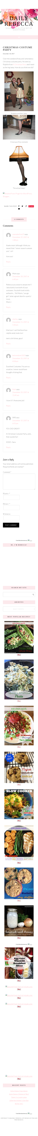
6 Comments (19, 219)
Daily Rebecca (19, 21)
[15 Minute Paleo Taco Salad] (19, 744)
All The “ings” (19, 1103)
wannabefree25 (18, 234)
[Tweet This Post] (23, 206)
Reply (8, 262)
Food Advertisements (21, 540)
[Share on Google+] (26, 206)
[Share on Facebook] (19, 206)
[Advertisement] (19, 1041)
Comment (7, 472)
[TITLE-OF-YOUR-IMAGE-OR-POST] (19, 978)
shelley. (15, 319)
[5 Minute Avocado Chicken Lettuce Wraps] (19, 652)
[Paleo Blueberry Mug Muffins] (19, 898)
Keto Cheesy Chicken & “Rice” (19, 1094)
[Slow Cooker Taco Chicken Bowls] (19, 818)
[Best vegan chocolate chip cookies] (19, 782)
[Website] (18, 513)
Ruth (14, 389)
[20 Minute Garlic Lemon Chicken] (19, 860)
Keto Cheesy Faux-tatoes (19, 1091)
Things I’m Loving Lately (19, 1097)
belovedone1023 (18, 355)
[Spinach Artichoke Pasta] (19, 698)
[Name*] (18, 493)
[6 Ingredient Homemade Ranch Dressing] (19, 935)
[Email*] (18, 503)
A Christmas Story (19, 64)
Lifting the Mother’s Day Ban (19, 1100)
